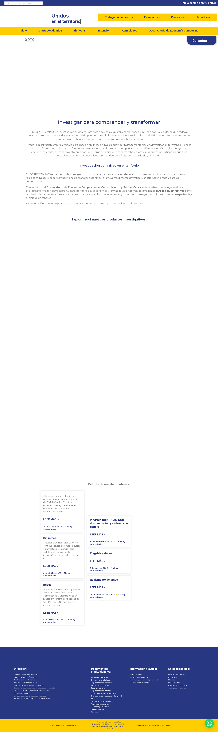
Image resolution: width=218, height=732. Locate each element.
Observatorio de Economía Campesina (173, 30)
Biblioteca (49, 538)
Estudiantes (152, 17)
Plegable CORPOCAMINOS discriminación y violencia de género (109, 523)
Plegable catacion (101, 553)
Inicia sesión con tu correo (199, 3)
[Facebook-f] (70, 669)
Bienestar (79, 30)
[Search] (40, 3)
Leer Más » (51, 519)
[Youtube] (75, 669)
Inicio (23, 30)
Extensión (103, 30)
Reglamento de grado (104, 579)
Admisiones (129, 30)
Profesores (178, 17)
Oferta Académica (50, 30)
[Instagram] (86, 669)
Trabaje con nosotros (119, 17)
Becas (47, 584)
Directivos (203, 17)
